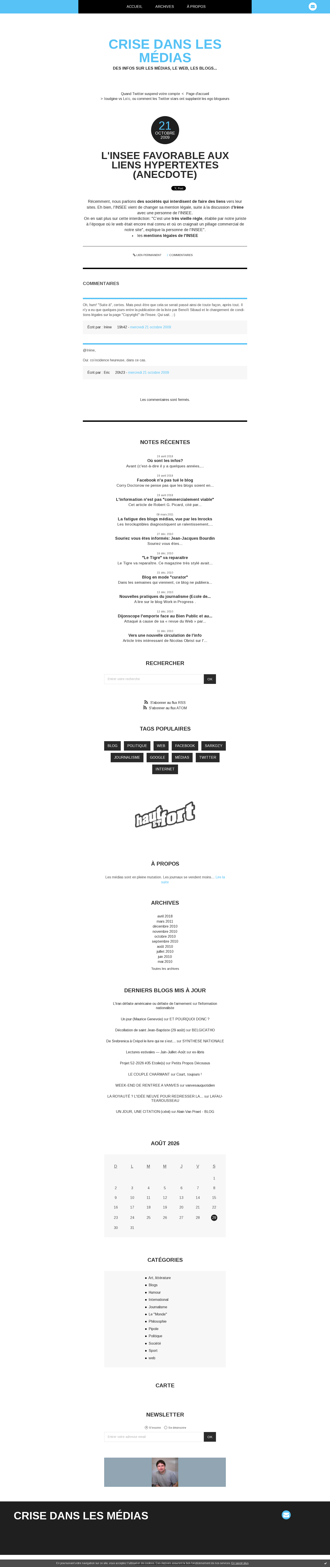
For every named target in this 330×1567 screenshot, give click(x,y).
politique (137, 746)
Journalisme (158, 1307)
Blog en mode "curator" (165, 577)
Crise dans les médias (165, 51)
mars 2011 (165, 921)
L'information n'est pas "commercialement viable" (165, 499)
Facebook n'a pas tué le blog (165, 480)
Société (155, 1343)
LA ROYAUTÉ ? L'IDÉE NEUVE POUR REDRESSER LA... (155, 1096)
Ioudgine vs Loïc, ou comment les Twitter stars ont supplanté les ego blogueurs (166, 99)
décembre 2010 (165, 926)
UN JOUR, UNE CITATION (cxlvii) (143, 1112)
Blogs (153, 1285)
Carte (165, 1385)
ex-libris (198, 1052)
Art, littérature (159, 1278)
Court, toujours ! (189, 1074)
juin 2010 (165, 957)
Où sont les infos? (165, 460)
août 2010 (165, 946)
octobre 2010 (165, 936)
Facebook (185, 746)
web (161, 746)
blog (112, 746)
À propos (196, 7)
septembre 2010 (165, 941)
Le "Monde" (158, 1314)
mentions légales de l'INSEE (171, 235)
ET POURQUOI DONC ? (189, 1019)
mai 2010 (165, 962)
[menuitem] (134, 6)
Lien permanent (148, 255)
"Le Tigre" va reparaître (165, 557)
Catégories (219, 7)
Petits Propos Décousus (191, 1063)
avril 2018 (165, 916)
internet (165, 769)
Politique (155, 1336)
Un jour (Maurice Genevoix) (142, 1019)
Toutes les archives (165, 968)
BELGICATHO (203, 1030)
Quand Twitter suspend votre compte (150, 94)
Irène (239, 207)
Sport (153, 1351)
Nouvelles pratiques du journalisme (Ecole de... (165, 596)
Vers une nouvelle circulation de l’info (165, 635)
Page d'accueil (197, 94)
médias (182, 757)
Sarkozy (213, 746)
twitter (207, 757)
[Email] (313, 6)
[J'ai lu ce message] (325, 1563)
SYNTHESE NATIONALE (203, 1041)
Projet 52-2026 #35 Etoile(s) (142, 1063)
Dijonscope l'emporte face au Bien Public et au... (165, 616)
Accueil (134, 7)
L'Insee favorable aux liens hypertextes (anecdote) (165, 165)
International (158, 1300)
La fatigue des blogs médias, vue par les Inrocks (165, 519)
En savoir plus (240, 1563)
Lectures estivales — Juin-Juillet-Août (156, 1052)
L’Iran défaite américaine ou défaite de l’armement (152, 1004)
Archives (164, 7)
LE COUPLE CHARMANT (149, 1074)
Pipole (153, 1329)
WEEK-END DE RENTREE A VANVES (147, 1085)
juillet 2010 (165, 951)
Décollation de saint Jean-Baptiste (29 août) (150, 1030)
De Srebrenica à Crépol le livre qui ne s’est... (141, 1041)
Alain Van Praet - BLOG (195, 1112)
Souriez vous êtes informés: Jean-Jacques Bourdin (165, 538)
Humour (155, 1292)
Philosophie (158, 1321)
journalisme (127, 757)
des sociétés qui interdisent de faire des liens (181, 201)
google (157, 757)
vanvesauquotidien (200, 1085)
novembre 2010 (165, 931)
